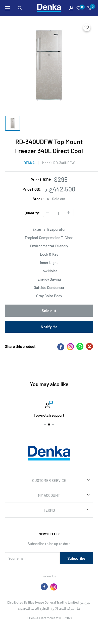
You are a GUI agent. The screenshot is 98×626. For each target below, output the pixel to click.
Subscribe (76, 558)
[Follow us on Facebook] (44, 586)
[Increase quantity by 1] (68, 213)
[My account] (71, 8)
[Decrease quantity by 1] (47, 213)
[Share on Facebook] (60, 346)
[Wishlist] (78, 8)
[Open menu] (7, 8)
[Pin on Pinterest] (70, 346)
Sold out (49, 310)
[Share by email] (89, 347)
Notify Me (49, 326)
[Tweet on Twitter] (79, 347)
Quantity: (32, 213)
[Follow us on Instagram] (53, 586)
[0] (89, 8)
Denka (29, 163)
